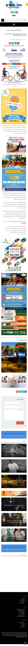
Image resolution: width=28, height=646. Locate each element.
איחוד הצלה (22, 626)
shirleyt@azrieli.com (21, 234)
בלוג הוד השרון (21, 614)
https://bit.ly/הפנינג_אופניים (12, 230)
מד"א (23, 625)
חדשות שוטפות (21, 610)
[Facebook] (17, 12)
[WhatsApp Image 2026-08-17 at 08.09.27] (14, 322)
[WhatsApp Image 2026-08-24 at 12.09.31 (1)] (14, 291)
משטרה (22, 624)
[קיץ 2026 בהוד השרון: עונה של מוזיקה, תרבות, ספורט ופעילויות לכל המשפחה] (14, 106)
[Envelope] (12, 12)
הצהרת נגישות (21, 602)
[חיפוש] (2, 20)
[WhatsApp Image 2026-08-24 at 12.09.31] (14, 172)
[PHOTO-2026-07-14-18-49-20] (16, 145)
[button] (26, 4)
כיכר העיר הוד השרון (20, 609)
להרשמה (15, 35)
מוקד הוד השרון (21, 622)
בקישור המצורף (6, 221)
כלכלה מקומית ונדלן (20, 616)
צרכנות (23, 613)
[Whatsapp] (14, 12)
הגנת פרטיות (21, 600)
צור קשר (22, 601)
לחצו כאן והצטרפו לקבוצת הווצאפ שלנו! (14, 45)
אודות (23, 598)
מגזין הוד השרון (21, 612)
